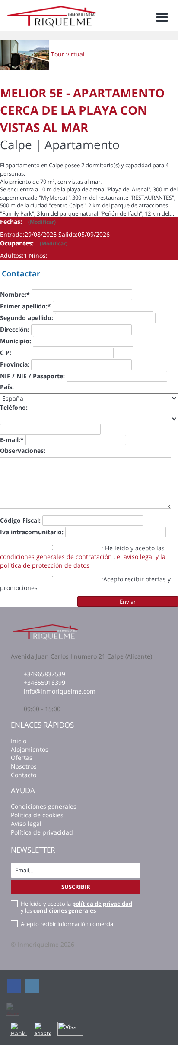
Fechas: (28, 221)
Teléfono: (14, 407)
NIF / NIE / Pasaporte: (32, 376)
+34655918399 (44, 682)
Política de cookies (37, 815)
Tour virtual (68, 54)
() (42, 222)
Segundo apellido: (26, 318)
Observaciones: (22, 450)
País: (7, 387)
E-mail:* (12, 440)
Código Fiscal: (20, 520)
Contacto (23, 775)
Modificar (42, 222)
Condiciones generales (43, 806)
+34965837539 (44, 674)
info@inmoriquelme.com (59, 691)
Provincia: (14, 364)
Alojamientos (29, 749)
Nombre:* (15, 294)
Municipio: (15, 341)
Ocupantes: (33, 243)
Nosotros (24, 766)
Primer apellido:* (25, 306)
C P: (5, 352)
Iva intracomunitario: (32, 532)
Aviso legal (26, 823)
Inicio (18, 741)
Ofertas (21, 757)
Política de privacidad (42, 832)
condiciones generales (64, 910)
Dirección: (14, 329)
